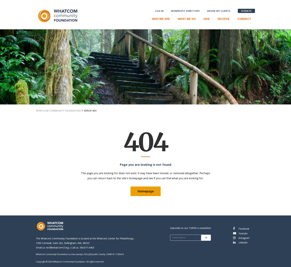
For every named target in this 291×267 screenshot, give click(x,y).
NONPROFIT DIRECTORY (185, 10)
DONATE (246, 10)
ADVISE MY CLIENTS (218, 10)
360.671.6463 (87, 247)
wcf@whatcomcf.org (57, 247)
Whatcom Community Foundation (228, 67)
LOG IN (159, 10)
